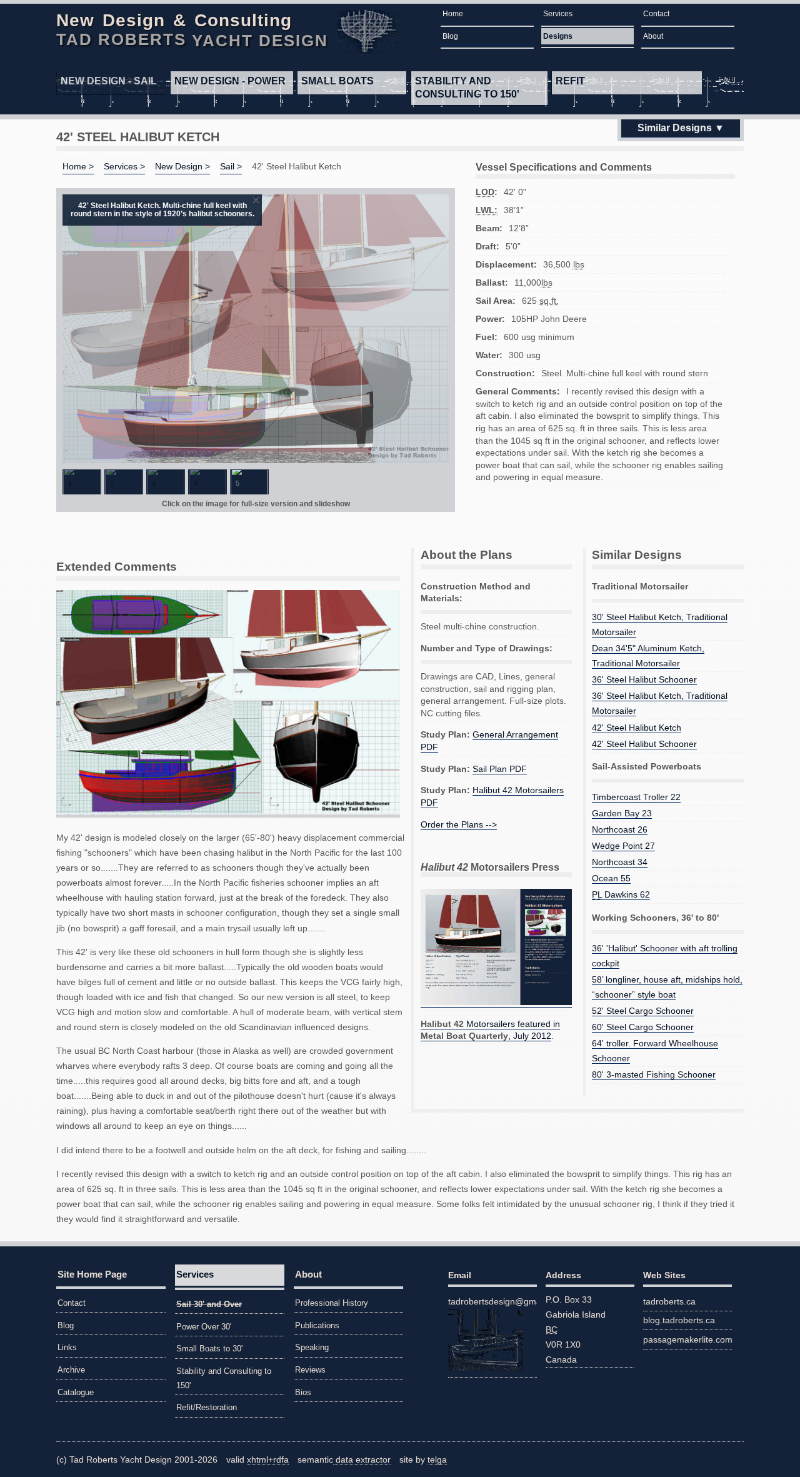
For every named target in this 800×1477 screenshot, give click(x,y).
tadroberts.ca (669, 1301)
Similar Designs (675, 128)
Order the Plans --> (459, 824)
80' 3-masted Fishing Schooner (654, 1074)
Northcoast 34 (620, 862)
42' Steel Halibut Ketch (636, 728)
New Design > (182, 166)
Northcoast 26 (620, 829)
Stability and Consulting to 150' (467, 87)
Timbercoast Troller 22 (636, 797)
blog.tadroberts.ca (679, 1320)
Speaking (312, 1347)
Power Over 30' (203, 1326)
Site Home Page (92, 1274)
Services (557, 13)
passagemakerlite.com (687, 1339)
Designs (557, 36)
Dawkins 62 (621, 894)
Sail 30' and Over (209, 1304)
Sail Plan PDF (499, 769)
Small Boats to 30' (209, 1348)
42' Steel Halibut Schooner (644, 744)
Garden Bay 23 (622, 813)
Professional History (331, 1303)
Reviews (310, 1369)
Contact (656, 13)
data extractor (362, 1459)
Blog (450, 36)
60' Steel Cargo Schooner (643, 1027)
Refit (570, 81)
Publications (317, 1325)
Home (452, 13)
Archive (71, 1369)
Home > (78, 166)
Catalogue (76, 1392)
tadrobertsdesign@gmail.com (492, 1301)
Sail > (231, 166)
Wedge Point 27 (623, 846)
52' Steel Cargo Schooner (643, 1011)
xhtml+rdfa (268, 1459)
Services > (124, 166)
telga (437, 1459)
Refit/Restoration (206, 1407)
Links (67, 1347)
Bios (303, 1392)
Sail (109, 81)
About (653, 36)
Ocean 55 (611, 878)
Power (230, 81)
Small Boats (337, 81)
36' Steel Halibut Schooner (644, 679)
